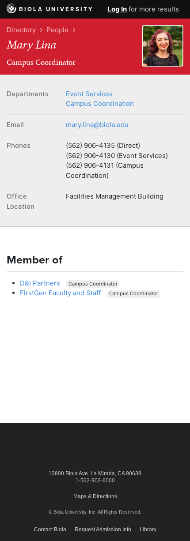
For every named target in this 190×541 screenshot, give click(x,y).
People (57, 30)
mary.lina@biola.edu (97, 124)
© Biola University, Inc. (73, 512)
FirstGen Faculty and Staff (60, 293)
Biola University (56, 9)
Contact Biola (50, 529)
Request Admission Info (103, 529)
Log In (117, 9)
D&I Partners (40, 283)
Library (148, 529)
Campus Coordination (100, 103)
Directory (21, 30)
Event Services (89, 94)
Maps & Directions (95, 496)
